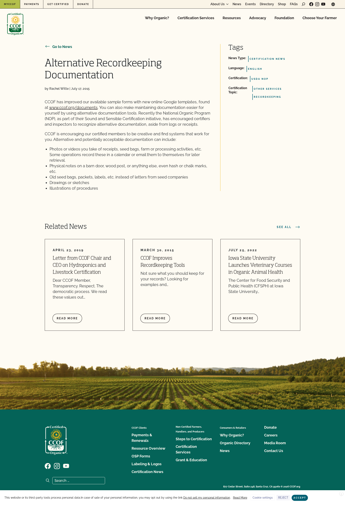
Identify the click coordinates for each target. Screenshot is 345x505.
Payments (31, 4)
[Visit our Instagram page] (317, 4)
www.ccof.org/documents (73, 107)
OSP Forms (141, 456)
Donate (83, 4)
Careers (271, 435)
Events (250, 4)
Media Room (275, 443)
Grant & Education (191, 460)
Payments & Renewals (142, 438)
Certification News (147, 472)
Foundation (284, 18)
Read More (240, 497)
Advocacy (257, 18)
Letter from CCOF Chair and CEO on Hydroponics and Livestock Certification (82, 265)
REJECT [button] (283, 497)
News (237, 4)
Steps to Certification (194, 439)
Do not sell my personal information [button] (206, 497)
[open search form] (303, 4)
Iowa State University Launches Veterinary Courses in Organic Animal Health (260, 265)
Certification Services (195, 18)
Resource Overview (148, 448)
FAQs (294, 4)
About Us (217, 4)
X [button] (341, 494)
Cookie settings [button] (263, 497)
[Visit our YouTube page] (323, 4)
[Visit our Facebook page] (311, 4)
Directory (267, 4)
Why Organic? (157, 18)
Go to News (62, 47)
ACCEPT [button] (299, 497)
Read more (67, 318)
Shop (282, 4)
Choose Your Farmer (319, 18)
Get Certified (58, 4)
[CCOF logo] (15, 20)
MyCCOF (10, 4)
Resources (232, 18)
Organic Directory (235, 443)
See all (284, 227)
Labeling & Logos (147, 464)
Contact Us (273, 451)
